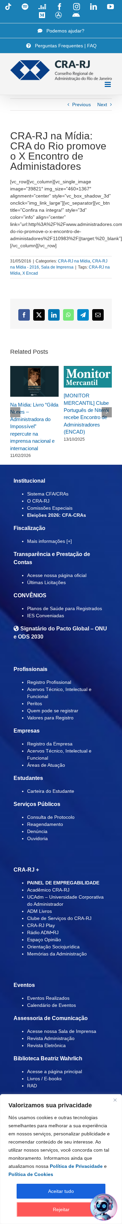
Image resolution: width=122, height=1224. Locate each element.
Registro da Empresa (50, 743)
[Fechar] (115, 1100)
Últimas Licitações (46, 582)
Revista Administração (51, 1038)
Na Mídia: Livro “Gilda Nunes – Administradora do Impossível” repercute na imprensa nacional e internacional (34, 426)
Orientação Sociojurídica (53, 946)
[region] (61, 1159)
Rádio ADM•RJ (43, 932)
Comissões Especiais (50, 508)
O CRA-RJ (38, 501)
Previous (81, 104)
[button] (15, 412)
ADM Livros (39, 911)
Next (102, 104)
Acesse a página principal (54, 1071)
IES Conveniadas (45, 615)
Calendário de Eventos (51, 1005)
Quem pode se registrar (52, 710)
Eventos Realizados (48, 998)
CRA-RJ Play (41, 925)
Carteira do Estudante (50, 791)
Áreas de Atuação (46, 765)
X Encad (30, 273)
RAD (32, 1085)
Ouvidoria (37, 838)
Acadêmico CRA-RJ (48, 890)
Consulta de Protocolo (51, 817)
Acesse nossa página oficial (56, 575)
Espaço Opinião (44, 939)
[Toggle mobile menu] (108, 84)
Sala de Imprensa (57, 267)
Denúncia (37, 831)
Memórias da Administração (57, 953)
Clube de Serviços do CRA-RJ (59, 918)
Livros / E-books (44, 1078)
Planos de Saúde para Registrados (64, 608)
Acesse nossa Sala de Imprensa (61, 1031)
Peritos (34, 703)
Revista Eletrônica (46, 1045)
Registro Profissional (49, 682)
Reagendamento (45, 824)
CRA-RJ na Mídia (74, 261)
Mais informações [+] (49, 541)
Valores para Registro (50, 717)
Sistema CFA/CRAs (47, 493)
